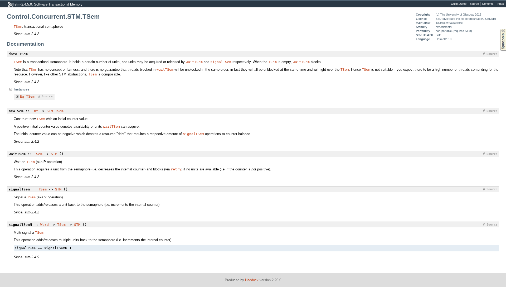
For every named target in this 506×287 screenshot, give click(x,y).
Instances (21, 89)
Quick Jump (458, 4)
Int (35, 111)
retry (176, 169)
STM (50, 111)
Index (500, 4)
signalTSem (220, 62)
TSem (18, 26)
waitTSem (194, 62)
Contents (488, 4)
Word (44, 225)
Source (474, 4)
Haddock (252, 280)
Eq (22, 96)
